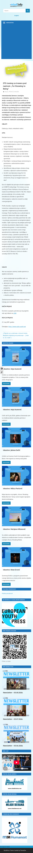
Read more (6, 383)
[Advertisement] (16, 42)
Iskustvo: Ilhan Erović (11, 570)
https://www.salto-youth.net (17, 326)
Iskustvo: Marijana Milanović (14, 529)
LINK (15, 313)
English (16, 15)
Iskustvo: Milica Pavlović (12, 488)
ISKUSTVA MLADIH (8, 343)
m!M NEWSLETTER (8, 666)
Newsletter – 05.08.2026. (13, 692)
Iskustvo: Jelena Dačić (11, 450)
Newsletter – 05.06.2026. (13, 746)
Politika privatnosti (7, 593)
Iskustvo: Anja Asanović (12, 369)
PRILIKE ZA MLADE (14, 91)
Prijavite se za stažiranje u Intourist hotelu (15, 333)
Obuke (6, 91)
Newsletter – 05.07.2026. (13, 719)
